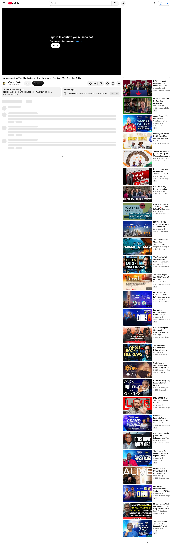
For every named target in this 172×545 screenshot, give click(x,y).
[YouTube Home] (14, 3)
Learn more (79, 41)
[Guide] (4, 3)
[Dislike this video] (101, 83)
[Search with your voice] (123, 3)
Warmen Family (14, 82)
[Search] (115, 3)
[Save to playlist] (113, 83)
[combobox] (81, 3)
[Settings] (154, 3)
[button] (91, 92)
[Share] (107, 83)
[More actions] (118, 83)
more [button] (15, 94)
